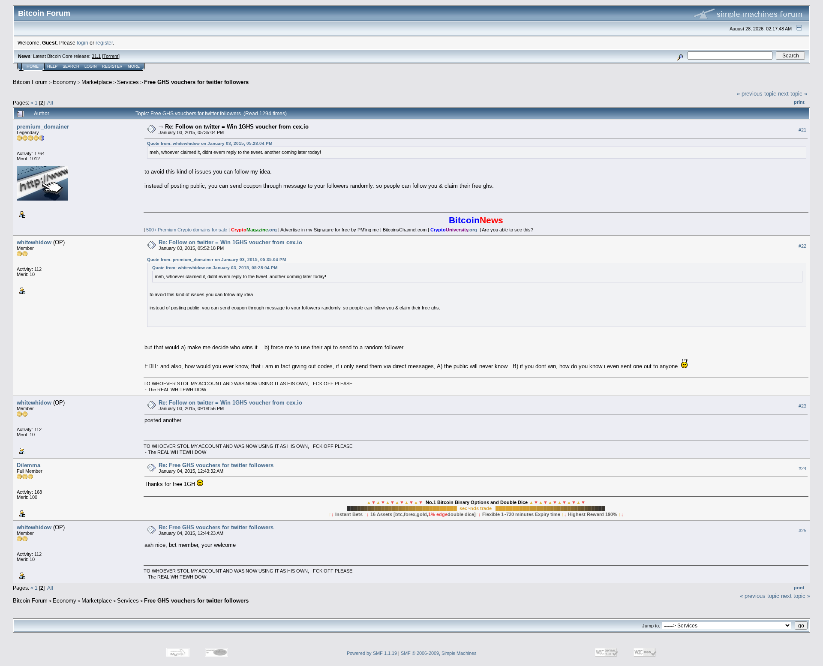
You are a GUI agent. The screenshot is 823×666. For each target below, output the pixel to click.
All (50, 102)
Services (128, 82)
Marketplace (96, 82)
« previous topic (756, 93)
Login (90, 66)
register (104, 42)
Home (33, 66)
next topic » (792, 93)
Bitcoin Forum (30, 82)
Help (52, 66)
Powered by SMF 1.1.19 (372, 653)
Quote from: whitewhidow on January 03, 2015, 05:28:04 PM (209, 143)
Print (799, 102)
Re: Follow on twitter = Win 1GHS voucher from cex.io (237, 126)
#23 (802, 405)
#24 (802, 468)
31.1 (96, 56)
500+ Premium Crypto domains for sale (186, 229)
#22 (802, 246)
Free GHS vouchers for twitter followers (196, 82)
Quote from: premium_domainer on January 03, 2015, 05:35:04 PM (216, 259)
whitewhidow (34, 242)
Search (71, 66)
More (134, 66)
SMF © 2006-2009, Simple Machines (439, 653)
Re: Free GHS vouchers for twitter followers (216, 465)
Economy (64, 82)
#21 (802, 129)
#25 (802, 530)
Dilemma (28, 465)
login (82, 42)
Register (112, 66)
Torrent (110, 56)
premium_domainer (43, 126)
